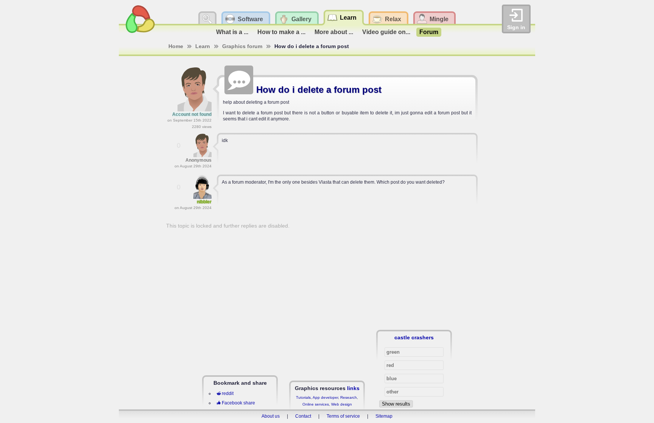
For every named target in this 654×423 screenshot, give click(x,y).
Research (348, 397)
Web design (341, 404)
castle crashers (414, 337)
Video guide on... (386, 32)
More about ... (334, 32)
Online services (315, 404)
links (353, 388)
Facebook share (238, 403)
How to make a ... (281, 32)
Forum (428, 32)
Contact (303, 416)
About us (271, 416)
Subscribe (463, 69)
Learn (202, 46)
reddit (228, 393)
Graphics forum (242, 46)
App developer (325, 397)
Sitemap (383, 416)
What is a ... (232, 32)
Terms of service (343, 416)
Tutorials (303, 397)
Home (175, 46)
